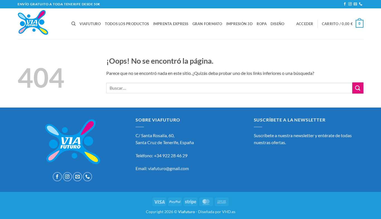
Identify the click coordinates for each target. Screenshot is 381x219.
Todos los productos (127, 24)
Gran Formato (207, 24)
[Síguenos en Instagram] (350, 4)
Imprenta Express (171, 24)
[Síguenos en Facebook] (344, 4)
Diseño (277, 24)
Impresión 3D (239, 24)
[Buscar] (73, 23)
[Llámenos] (360, 4)
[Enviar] (357, 87)
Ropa (262, 24)
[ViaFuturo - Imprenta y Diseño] (40, 23)
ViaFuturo (90, 24)
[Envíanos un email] (355, 4)
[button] (305, 23)
